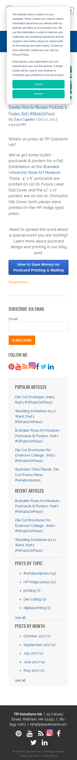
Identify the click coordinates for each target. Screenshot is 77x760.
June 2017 (34, 662)
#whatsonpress (40, 573)
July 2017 (33, 653)
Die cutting (35, 599)
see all (20, 617)
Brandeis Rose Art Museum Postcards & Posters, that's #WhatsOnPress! (38, 110)
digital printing (37, 608)
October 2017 (37, 636)
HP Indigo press (40, 582)
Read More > (19, 282)
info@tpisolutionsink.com (48, 724)
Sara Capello (24, 119)
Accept (39, 84)
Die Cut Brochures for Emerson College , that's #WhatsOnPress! (35, 455)
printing (32, 590)
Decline (38, 93)
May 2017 (34, 670)
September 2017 (40, 645)
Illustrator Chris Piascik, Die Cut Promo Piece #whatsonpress (37, 474)
